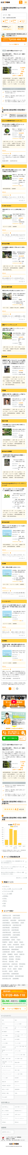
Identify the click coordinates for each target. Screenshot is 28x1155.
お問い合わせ (17, 1114)
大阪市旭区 (5, 937)
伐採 (16, 1020)
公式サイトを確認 (16, 75)
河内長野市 (16, 944)
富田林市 (4, 956)
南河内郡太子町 (6, 978)
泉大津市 (4, 971)
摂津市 (13, 939)
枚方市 (4, 969)
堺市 (16, 961)
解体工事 (17, 1081)
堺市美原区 (22, 964)
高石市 (22, 944)
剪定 (19, 985)
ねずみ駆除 (17, 1039)
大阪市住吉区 (16, 932)
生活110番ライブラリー (20, 1106)
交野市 (4, 954)
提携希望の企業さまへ (6, 1132)
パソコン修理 (5, 1077)
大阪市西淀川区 (6, 925)
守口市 (9, 969)
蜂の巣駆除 (4, 1031)
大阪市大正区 (16, 918)
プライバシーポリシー (19, 1118)
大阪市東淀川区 (17, 925)
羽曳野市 (4, 942)
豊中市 (11, 966)
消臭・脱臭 (17, 1070)
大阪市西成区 (15, 930)
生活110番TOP (4, 985)
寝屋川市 (21, 954)
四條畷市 (10, 954)
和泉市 (21, 942)
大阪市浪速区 (16, 915)
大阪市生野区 (14, 937)
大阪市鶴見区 (15, 927)
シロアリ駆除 (5, 1027)
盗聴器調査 (17, 1089)
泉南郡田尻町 (15, 973)
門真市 (18, 939)
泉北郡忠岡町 (19, 947)
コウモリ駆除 (5, 1043)
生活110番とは (5, 1106)
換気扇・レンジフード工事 (7, 1051)
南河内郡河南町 (19, 976)
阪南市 (13, 952)
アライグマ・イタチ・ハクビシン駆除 (20, 1035)
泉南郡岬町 (16, 978)
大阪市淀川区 (6, 930)
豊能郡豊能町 (15, 949)
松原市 (9, 944)
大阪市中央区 (6, 964)
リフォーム (17, 1085)
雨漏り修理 (17, 1062)
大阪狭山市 (20, 952)
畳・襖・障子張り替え (6, 1066)
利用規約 (4, 1122)
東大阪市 (11, 947)
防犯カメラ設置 (5, 1089)
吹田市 (11, 971)
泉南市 (16, 954)
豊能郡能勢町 (6, 949)
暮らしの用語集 (5, 1110)
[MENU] (25, 2)
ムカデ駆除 (17, 1031)
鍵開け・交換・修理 (6, 1058)
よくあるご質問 (5, 1114)
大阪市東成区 (6, 927)
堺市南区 (4, 959)
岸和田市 (4, 966)
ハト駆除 (4, 1039)
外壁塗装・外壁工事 (6, 1085)
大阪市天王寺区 (6, 918)
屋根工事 (4, 1081)
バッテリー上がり (18, 1066)
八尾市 (16, 966)
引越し (16, 1093)
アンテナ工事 (17, 1043)
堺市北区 (17, 956)
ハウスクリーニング (6, 1070)
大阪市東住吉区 (6, 932)
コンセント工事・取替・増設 (20, 1047)
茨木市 (21, 966)
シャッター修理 (18, 1023)
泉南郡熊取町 (6, 939)
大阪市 (22, 922)
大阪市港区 (5, 920)
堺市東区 (17, 959)
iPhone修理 (4, 1097)
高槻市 (20, 969)
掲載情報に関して (18, 1110)
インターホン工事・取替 (20, 1054)
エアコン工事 (17, 1050)
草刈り (3, 1023)
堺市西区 (11, 959)
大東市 (4, 944)
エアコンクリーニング (6, 1074)
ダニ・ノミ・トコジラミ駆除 (20, 1028)
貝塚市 (15, 969)
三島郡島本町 (6, 952)
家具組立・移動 (5, 1093)
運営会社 (17, 1122)
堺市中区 (4, 961)
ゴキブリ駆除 (5, 1035)
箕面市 (16, 942)
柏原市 (11, 942)
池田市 (16, 971)
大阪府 (23, 985)
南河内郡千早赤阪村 (8, 976)
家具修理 (17, 1077)
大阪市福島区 (6, 922)
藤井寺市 (4, 947)
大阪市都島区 (15, 922)
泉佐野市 (11, 956)
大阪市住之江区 (6, 915)
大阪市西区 (13, 920)
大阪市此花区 (21, 920)
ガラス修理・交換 (18, 1058)
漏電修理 (4, 1047)
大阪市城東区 (16, 935)
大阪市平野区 (6, 973)
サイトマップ (5, 1118)
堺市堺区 (11, 961)
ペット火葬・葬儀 (18, 1074)
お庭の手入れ (13, 985)
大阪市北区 (14, 964)
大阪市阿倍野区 (6, 935)
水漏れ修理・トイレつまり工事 (7, 1062)
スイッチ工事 (5, 1054)
